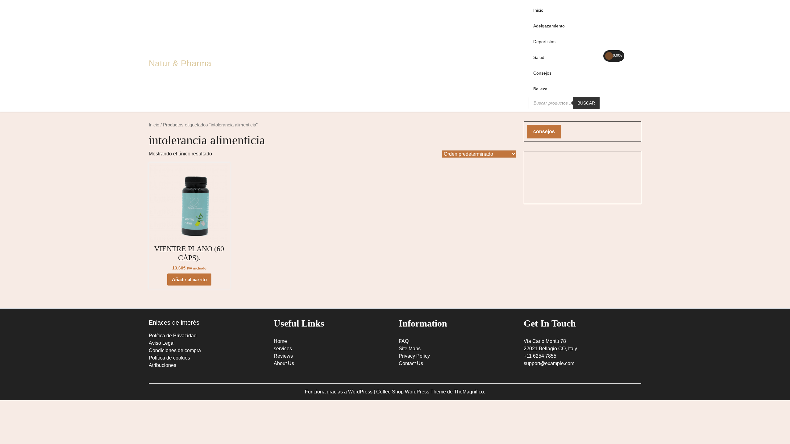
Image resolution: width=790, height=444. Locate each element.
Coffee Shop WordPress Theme (411, 391)
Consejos (542, 73)
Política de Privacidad (173, 335)
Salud (538, 57)
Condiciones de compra (175, 350)
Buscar (586, 103)
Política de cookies (169, 357)
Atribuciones (162, 365)
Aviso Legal (162, 343)
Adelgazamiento (549, 25)
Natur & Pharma (180, 63)
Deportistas (544, 41)
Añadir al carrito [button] (189, 279)
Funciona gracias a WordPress (339, 391)
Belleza (540, 88)
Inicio (538, 10)
